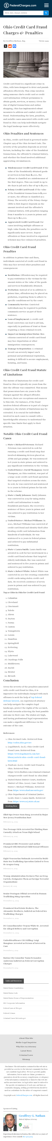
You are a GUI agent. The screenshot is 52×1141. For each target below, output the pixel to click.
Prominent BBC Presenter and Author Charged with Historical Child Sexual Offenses (26, 845)
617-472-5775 (28, 1137)
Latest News (26, 1051)
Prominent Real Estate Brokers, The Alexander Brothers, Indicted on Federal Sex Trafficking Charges (25, 911)
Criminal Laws (26, 1055)
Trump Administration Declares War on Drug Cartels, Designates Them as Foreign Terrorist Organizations (26, 879)
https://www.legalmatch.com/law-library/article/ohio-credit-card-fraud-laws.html (27, 757)
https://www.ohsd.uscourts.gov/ (28, 790)
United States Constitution (13, 988)
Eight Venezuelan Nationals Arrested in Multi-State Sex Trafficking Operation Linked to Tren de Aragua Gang (26, 861)
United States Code (10, 993)
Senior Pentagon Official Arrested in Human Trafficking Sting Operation (24, 895)
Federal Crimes (9, 1013)
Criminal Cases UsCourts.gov (14, 1018)
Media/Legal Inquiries (26, 1042)
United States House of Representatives (18, 998)
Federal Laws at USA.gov (12, 1008)
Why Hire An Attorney (26, 1046)
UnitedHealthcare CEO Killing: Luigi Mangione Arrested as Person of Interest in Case (24, 943)
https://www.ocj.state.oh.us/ (26, 801)
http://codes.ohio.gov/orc (20, 742)
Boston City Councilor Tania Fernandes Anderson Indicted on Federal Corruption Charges (23, 961)
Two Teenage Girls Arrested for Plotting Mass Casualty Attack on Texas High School (25, 831)
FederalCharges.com (24, 1095)
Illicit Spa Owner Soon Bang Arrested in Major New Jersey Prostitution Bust (25, 816)
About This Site (26, 1038)
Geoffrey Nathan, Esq (15, 41)
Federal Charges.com (20, 5)
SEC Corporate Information (14, 1003)
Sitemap (26, 1059)
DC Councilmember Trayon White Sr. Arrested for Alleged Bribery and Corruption (26, 927)
